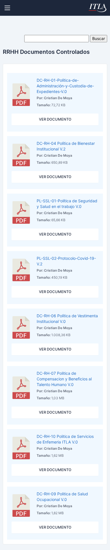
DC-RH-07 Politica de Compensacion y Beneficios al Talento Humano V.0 (64, 379)
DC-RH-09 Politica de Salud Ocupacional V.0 (62, 496)
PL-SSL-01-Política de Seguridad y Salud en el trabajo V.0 (67, 203)
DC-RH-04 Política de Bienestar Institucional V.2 (66, 146)
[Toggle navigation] (7, 7)
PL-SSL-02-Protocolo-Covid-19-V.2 (66, 261)
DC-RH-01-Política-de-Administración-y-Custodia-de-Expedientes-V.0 (65, 86)
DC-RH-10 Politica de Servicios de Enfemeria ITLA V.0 (65, 439)
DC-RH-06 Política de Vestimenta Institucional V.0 (67, 318)
